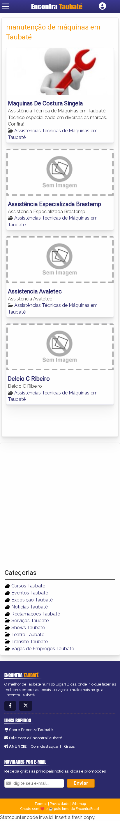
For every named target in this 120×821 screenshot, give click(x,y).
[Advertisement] (60, 506)
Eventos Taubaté (29, 593)
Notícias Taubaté (29, 607)
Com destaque (44, 746)
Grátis (69, 746)
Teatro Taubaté (27, 634)
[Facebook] (10, 706)
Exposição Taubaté (32, 600)
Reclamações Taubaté (35, 614)
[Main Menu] (6, 6)
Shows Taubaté (28, 627)
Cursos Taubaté (28, 586)
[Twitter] (25, 706)
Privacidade (60, 804)
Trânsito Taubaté (29, 641)
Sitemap (79, 804)
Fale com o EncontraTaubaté (35, 738)
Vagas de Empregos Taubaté (42, 648)
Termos (40, 804)
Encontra (56, 6)
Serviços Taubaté (30, 620)
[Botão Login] (102, 6)
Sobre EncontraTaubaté (31, 730)
